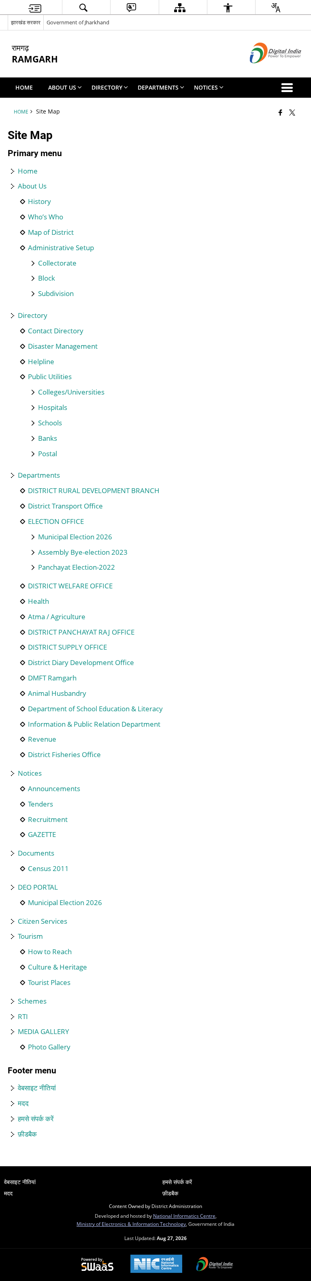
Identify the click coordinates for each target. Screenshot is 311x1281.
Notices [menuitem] (206, 87)
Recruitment (48, 819)
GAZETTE (42, 834)
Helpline (41, 361)
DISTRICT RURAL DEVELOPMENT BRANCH (94, 490)
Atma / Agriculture (56, 616)
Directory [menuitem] (107, 87)
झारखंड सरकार (25, 22)
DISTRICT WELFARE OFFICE (70, 585)
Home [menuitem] (24, 87)
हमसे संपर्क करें (35, 1118)
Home (28, 171)
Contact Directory (55, 330)
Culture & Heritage (57, 967)
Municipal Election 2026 (75, 536)
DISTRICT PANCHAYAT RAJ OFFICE (81, 632)
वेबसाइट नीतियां (37, 1088)
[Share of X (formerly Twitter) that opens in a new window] (292, 112)
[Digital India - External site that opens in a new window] (265, 70)
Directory (32, 315)
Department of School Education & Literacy (95, 708)
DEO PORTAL (38, 887)
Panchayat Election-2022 (76, 567)
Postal (47, 453)
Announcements (54, 788)
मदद (23, 1103)
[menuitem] (35, 7)
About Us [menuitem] (62, 87)
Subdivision (56, 293)
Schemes (32, 1001)
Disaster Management (63, 346)
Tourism (30, 936)
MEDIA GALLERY (43, 1031)
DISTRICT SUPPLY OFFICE (67, 647)
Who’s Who (45, 216)
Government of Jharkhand (78, 22)
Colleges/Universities (71, 392)
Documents (36, 853)
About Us (32, 186)
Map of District (51, 232)
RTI (23, 1016)
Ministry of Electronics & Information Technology (131, 1224)
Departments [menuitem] (158, 87)
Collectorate (57, 263)
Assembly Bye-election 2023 (83, 552)
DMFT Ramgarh (52, 678)
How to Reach (50, 951)
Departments (39, 475)
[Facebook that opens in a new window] (280, 112)
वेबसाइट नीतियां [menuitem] (20, 1182)
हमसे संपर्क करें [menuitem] (177, 1182)
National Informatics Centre (184, 1215)
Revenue (42, 739)
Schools (50, 422)
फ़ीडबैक (27, 1134)
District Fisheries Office (64, 754)
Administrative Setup (61, 247)
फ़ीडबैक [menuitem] (170, 1193)
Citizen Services (42, 921)
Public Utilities (50, 376)
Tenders (40, 804)
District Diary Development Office (81, 662)
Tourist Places (49, 982)
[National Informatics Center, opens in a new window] (156, 1265)
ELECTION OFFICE (56, 521)
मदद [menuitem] (8, 1193)
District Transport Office (65, 506)
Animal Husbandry (57, 693)
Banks (47, 438)
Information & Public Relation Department (94, 724)
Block (46, 278)
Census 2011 (48, 868)
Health (38, 601)
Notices (30, 773)
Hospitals (52, 407)
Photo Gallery (49, 1047)
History (39, 201)
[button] (288, 87)
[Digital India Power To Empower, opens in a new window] (214, 1265)
